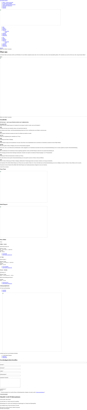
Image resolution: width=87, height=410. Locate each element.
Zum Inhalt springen (4, 0)
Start (3, 26)
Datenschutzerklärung (40, 392)
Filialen (3, 28)
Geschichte (7, 31)
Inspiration (4, 29)
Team (6, 32)
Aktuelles (4, 33)
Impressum (4, 34)
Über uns (4, 30)
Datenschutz (4, 35)
